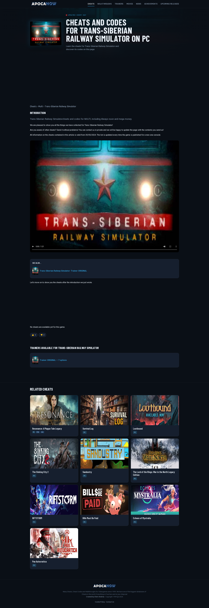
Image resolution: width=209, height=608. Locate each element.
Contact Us (110, 602)
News (138, 4)
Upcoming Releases (170, 4)
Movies (130, 4)
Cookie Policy (100, 602)
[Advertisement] (104, 76)
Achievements (151, 4)
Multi (40, 106)
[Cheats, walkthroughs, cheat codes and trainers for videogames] (44, 4)
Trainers (119, 4)
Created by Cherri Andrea (95, 597)
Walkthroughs (104, 4)
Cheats (91, 4)
